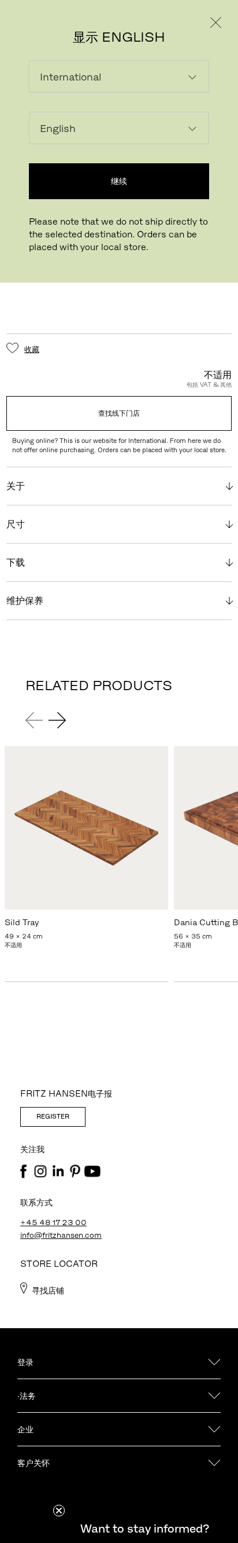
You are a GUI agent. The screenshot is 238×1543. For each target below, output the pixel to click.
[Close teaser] (59, 1510)
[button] (144, 1528)
